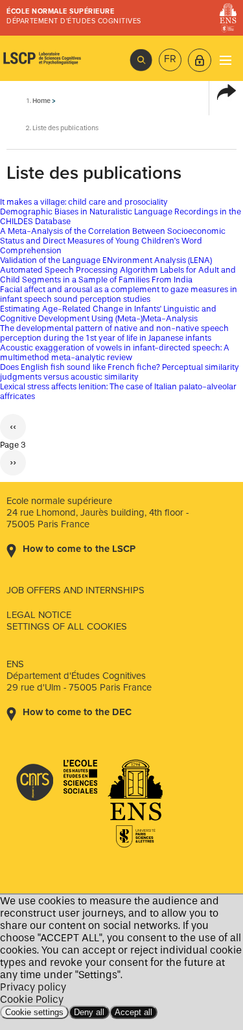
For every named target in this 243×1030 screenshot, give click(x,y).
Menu (225, 60)
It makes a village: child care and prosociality (84, 202)
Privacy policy (33, 987)
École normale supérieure (60, 11)
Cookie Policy (32, 999)
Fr (170, 58)
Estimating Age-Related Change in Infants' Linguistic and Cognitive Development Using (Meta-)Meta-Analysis (108, 313)
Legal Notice (38, 615)
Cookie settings (34, 1012)
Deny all (89, 1012)
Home (41, 101)
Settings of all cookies (66, 626)
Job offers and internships (75, 590)
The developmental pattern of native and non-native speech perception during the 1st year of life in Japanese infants (114, 333)
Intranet (199, 60)
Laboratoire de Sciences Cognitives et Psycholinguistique (42, 58)
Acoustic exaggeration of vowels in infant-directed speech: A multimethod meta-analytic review (114, 352)
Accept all (133, 1012)
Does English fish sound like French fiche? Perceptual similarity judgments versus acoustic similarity (119, 372)
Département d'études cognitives (73, 21)
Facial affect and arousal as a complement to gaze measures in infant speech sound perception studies (118, 294)
